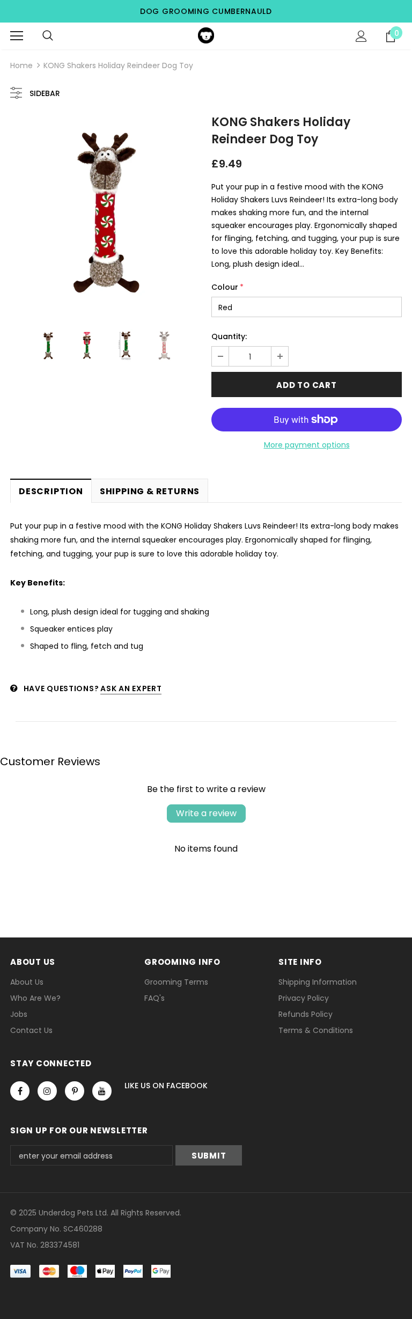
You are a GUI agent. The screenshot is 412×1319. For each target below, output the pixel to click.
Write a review (206, 813)
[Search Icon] (47, 36)
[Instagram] (47, 1091)
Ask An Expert (130, 688)
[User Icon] (361, 36)
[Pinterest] (74, 1091)
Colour (227, 287)
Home (21, 65)
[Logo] (206, 35)
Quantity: (229, 336)
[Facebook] (20, 1091)
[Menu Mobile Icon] (16, 36)
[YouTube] (102, 1091)
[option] (105, 213)
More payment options (307, 444)
